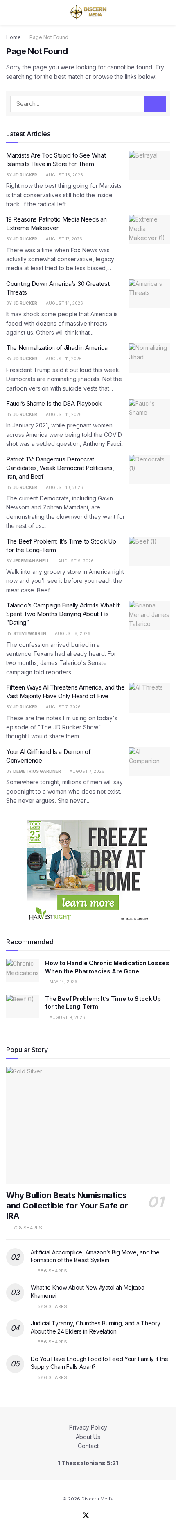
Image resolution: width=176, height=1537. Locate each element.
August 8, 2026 (72, 633)
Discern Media (97, 1499)
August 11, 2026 (63, 358)
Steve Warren (29, 633)
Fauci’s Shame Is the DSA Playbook (54, 403)
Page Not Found (48, 37)
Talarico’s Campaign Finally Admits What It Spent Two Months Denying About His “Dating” (62, 613)
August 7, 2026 (63, 706)
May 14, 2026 (62, 981)
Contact (88, 1445)
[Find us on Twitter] (86, 1515)
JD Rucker (25, 174)
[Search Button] (166, 12)
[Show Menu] (9, 12)
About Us (88, 1436)
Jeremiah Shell (31, 560)
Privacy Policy (88, 1427)
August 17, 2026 (63, 238)
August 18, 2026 (64, 174)
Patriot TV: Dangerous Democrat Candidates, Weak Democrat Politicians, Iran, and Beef (60, 467)
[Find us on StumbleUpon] (96, 1515)
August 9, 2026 (75, 560)
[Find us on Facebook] (75, 1515)
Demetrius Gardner (37, 771)
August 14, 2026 (64, 303)
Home (13, 37)
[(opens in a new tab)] (149, 165)
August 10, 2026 (64, 487)
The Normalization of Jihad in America (57, 348)
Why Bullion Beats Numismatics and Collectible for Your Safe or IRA (67, 1205)
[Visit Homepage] (87, 12)
